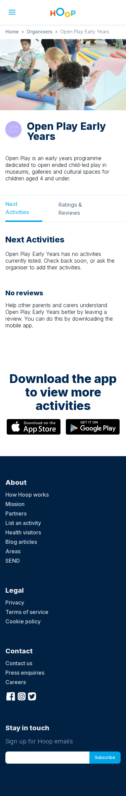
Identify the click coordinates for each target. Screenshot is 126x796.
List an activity (23, 523)
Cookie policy (23, 621)
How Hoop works (27, 494)
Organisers (39, 31)
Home (12, 31)
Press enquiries (24, 672)
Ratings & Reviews (70, 208)
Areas (12, 551)
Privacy (14, 602)
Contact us (18, 663)
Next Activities (17, 208)
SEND (12, 560)
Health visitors (23, 532)
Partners (16, 513)
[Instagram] (21, 695)
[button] (12, 12)
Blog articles (21, 541)
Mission (15, 504)
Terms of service (26, 612)
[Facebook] (10, 695)
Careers (15, 682)
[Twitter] (32, 695)
